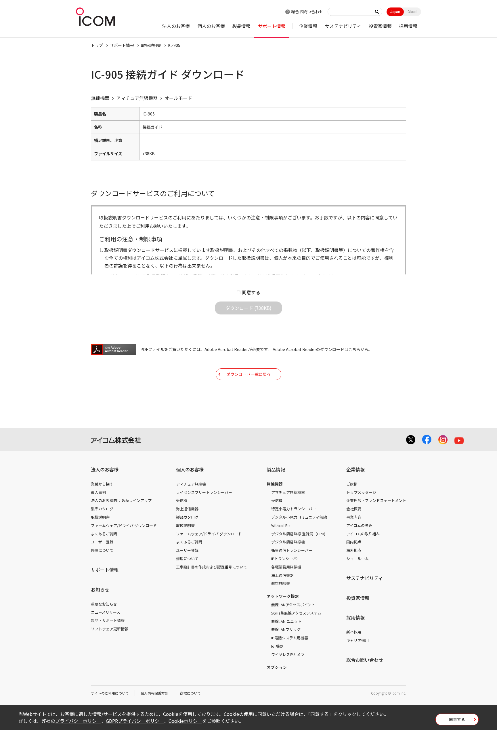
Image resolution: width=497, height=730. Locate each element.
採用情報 (408, 25)
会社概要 (353, 508)
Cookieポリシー (185, 720)
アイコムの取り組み (363, 533)
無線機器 (275, 484)
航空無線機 (280, 583)
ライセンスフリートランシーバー (204, 492)
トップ (97, 45)
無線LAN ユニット (286, 621)
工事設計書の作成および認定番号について (211, 567)
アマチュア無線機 (191, 484)
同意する (251, 292)
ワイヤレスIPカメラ (287, 654)
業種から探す (102, 484)
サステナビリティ (343, 25)
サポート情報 (272, 25)
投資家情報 (380, 25)
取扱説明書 (151, 45)
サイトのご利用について (110, 693)
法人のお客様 (176, 25)
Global (412, 12)
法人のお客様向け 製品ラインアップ (121, 500)
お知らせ (100, 589)
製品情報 (241, 25)
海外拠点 (353, 550)
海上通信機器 (187, 508)
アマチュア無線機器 (288, 492)
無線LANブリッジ (286, 629)
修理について (102, 550)
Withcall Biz (280, 525)
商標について (190, 693)
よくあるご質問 (104, 533)
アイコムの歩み (359, 525)
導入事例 (98, 492)
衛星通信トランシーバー (291, 550)
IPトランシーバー (286, 558)
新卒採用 (353, 632)
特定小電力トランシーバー (293, 508)
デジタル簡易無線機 (288, 542)
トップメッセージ (361, 492)
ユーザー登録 (102, 542)
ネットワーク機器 (283, 596)
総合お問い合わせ (307, 11)
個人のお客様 (211, 25)
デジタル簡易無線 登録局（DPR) (298, 533)
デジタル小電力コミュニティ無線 (299, 517)
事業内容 (353, 517)
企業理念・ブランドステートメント (376, 500)
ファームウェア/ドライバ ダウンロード (124, 525)
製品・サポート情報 (108, 620)
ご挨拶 (352, 484)
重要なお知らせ (104, 604)
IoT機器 (277, 646)
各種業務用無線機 (286, 567)
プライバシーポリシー (78, 720)
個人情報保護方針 (154, 693)
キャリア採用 (357, 640)
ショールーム (357, 558)
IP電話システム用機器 (289, 637)
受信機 (181, 500)
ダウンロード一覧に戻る (248, 374)
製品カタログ (102, 508)
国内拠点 (353, 542)
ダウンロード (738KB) (248, 307)
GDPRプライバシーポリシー (135, 720)
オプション (277, 667)
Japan (395, 12)
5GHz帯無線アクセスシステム (296, 613)
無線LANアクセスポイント (293, 604)
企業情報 (308, 25)
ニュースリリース (105, 612)
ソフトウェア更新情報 (109, 629)
